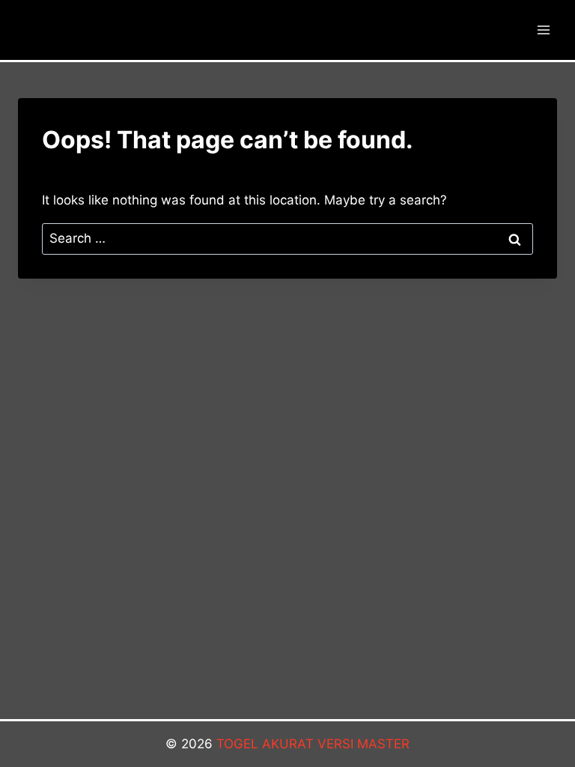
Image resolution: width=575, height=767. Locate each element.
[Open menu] (543, 29)
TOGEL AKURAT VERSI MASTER (313, 743)
